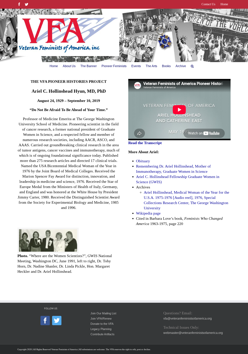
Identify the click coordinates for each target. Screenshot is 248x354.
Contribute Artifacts (102, 334)
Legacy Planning (100, 329)
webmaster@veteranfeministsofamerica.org (193, 332)
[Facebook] (45, 320)
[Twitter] (56, 320)
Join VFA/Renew (101, 318)
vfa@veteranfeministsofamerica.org (187, 318)
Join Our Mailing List (103, 313)
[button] (192, 66)
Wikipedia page (148, 213)
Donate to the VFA (102, 323)
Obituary (143, 161)
